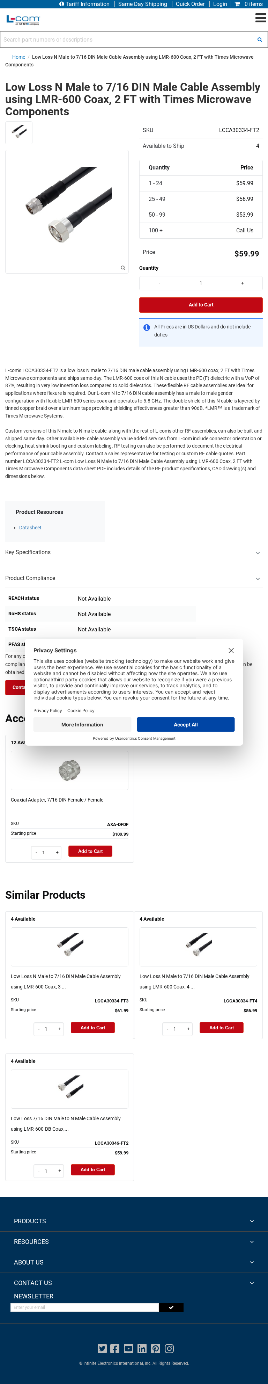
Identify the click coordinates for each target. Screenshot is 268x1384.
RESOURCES (31, 1241)
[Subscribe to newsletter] (171, 1307)
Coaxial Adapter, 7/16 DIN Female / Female (57, 800)
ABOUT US (29, 1262)
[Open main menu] (260, 18)
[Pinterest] (155, 1349)
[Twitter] (102, 1349)
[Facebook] (114, 1349)
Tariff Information (87, 4)
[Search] (260, 39)
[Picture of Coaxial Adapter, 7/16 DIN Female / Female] (69, 760)
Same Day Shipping (142, 4)
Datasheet (30, 528)
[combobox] (134, 39)
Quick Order (190, 4)
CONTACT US (33, 1283)
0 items (253, 4)
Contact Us (25, 687)
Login (220, 4)
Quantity (148, 268)
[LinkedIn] (142, 1349)
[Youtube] (128, 1349)
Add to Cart (201, 305)
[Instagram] (169, 1349)
